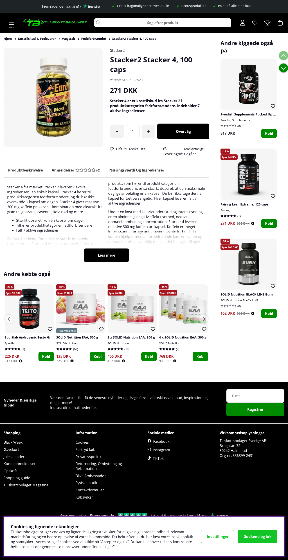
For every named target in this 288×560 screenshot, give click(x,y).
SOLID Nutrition (67, 343)
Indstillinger (218, 536)
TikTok (158, 458)
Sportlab (10, 343)
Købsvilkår (84, 497)
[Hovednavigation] (11, 22)
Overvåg (183, 131)
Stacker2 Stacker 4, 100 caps (134, 38)
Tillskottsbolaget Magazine (26, 485)
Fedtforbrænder (93, 38)
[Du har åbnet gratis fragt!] (117, 131)
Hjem (8, 38)
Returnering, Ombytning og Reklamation (99, 466)
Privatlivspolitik (88, 456)
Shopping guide (17, 477)
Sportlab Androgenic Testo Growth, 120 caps (39, 337)
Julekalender (14, 456)
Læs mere (106, 255)
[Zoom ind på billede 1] (53, 97)
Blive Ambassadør (91, 475)
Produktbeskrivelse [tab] (25, 170)
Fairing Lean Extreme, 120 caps (244, 204)
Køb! (269, 133)
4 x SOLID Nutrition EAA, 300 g (182, 337)
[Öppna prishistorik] (252, 223)
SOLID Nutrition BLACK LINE (239, 300)
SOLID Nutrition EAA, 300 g (77, 337)
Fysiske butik (86, 482)
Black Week (13, 442)
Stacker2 (117, 50)
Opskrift (10, 470)
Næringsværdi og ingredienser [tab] (136, 170)
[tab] (76, 170)
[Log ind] (242, 22)
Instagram (161, 449)
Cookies (82, 442)
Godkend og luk (257, 536)
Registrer (255, 409)
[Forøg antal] (148, 131)
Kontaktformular (90, 490)
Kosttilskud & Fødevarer (37, 38)
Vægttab (68, 38)
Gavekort (11, 449)
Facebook (161, 441)
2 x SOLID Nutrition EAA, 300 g (131, 337)
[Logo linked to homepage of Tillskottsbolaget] (55, 23)
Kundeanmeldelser (20, 463)
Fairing (225, 210)
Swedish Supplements (235, 120)
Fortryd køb (85, 449)
